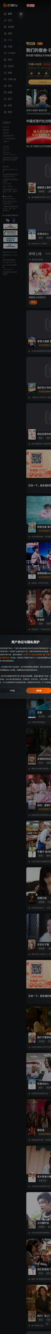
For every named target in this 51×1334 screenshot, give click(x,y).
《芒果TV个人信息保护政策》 (32, 655)
